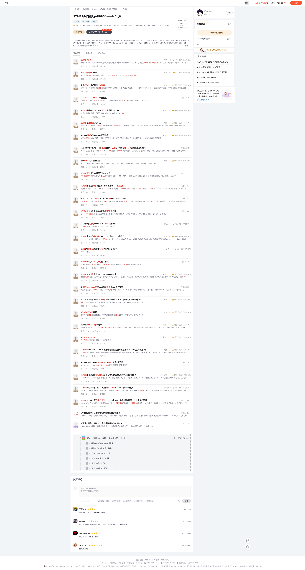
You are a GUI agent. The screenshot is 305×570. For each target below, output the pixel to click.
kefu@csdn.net (169, 563)
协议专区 (139, 563)
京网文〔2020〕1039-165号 (91, 566)
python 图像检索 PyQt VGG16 (208, 67)
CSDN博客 (165, 560)
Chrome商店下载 (179, 566)
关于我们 (104, 563)
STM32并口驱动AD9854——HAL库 (97, 16)
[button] (187, 46)
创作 (296, 3)
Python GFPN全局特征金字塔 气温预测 (212, 72)
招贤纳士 (113, 563)
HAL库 (94, 21)
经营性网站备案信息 (108, 566)
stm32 (76, 21)
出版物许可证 (219, 566)
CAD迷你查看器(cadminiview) (208, 82)
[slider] (84, 501)
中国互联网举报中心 (166, 566)
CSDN (147, 560)
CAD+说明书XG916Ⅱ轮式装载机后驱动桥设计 (214, 62)
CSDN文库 (155, 560)
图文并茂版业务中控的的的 (207, 77)
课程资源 (86, 9)
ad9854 (85, 21)
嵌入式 (94, 9)
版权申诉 (211, 566)
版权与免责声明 (202, 566)
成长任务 (280, 3)
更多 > (230, 24)
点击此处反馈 (202, 100)
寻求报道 (130, 563)
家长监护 (143, 566)
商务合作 (122, 563)
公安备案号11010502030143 (55, 566)
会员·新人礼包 (260, 3)
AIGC (159, 25)
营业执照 (228, 566)
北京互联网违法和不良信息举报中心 (127, 566)
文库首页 (76, 9)
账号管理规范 (191, 566)
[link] (76, 9)
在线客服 (182, 563)
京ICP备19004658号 (73, 566)
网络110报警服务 (153, 566)
